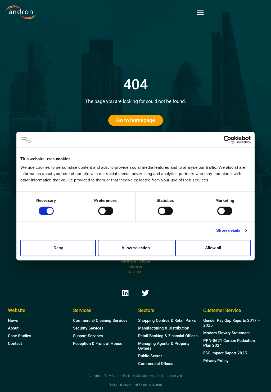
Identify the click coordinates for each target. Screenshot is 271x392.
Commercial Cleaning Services (100, 320)
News (13, 320)
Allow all (213, 248)
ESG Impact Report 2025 (225, 353)
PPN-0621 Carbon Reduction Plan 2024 (229, 343)
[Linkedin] (125, 293)
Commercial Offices (155, 363)
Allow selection (135, 248)
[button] (200, 12)
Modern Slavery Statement (226, 333)
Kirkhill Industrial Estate (136, 261)
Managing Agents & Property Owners (163, 346)
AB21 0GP (135, 272)
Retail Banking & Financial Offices (168, 335)
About (13, 328)
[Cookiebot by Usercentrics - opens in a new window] (227, 140)
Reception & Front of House (97, 343)
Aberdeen (135, 267)
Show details (228, 230)
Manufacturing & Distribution (163, 328)
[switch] (105, 211)
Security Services (88, 328)
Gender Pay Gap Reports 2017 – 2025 (231, 323)
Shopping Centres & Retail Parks (167, 320)
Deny (58, 248)
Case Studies (19, 335)
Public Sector (150, 356)
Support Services (88, 335)
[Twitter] (146, 293)
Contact (15, 343)
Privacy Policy (215, 360)
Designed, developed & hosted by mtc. (135, 385)
